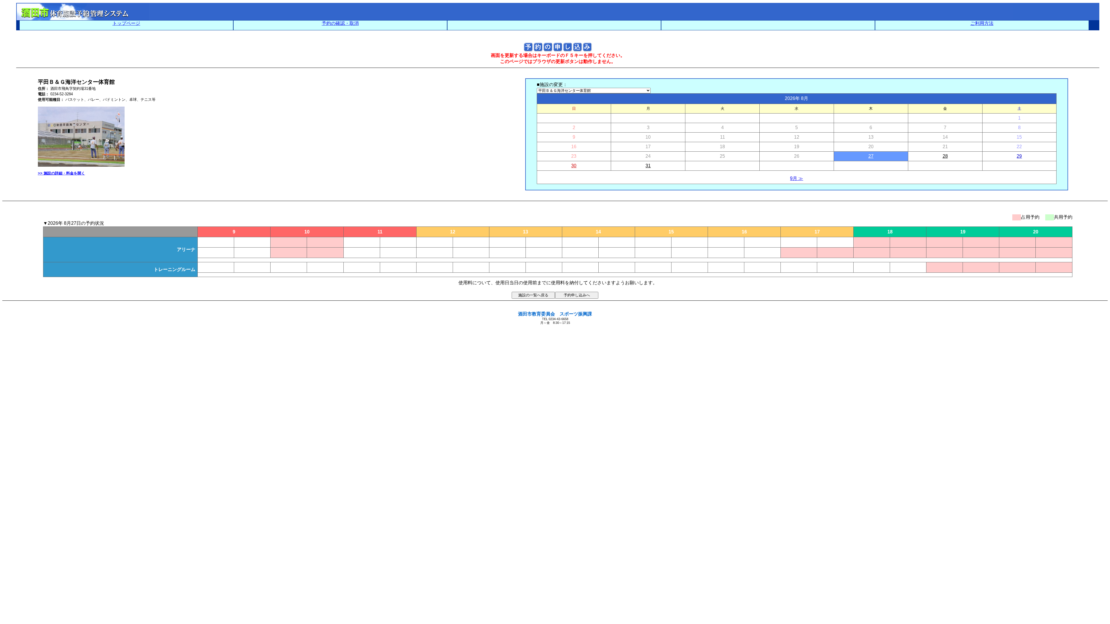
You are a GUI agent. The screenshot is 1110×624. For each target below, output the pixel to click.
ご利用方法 (982, 23)
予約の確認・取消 (340, 23)
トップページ (126, 23)
